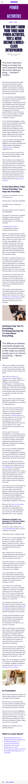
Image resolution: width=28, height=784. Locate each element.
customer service (7, 147)
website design (15, 415)
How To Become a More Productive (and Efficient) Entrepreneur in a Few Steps (15, 750)
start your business (17, 504)
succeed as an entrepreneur (10, 297)
